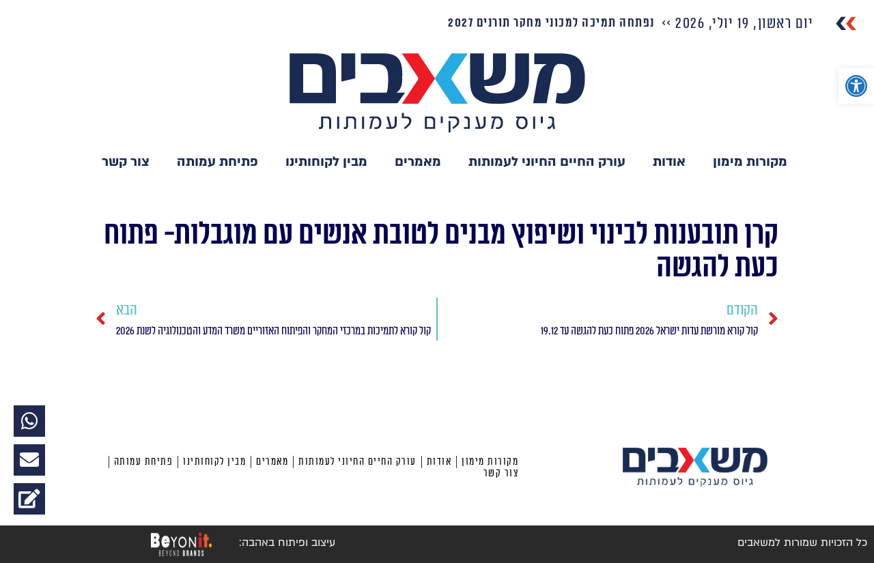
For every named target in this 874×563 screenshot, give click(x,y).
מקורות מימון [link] (750, 162)
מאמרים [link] (418, 162)
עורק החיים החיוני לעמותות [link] (546, 162)
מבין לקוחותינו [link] (326, 162)
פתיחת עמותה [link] (217, 162)
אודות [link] (669, 162)
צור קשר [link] (126, 162)
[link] (856, 86)
